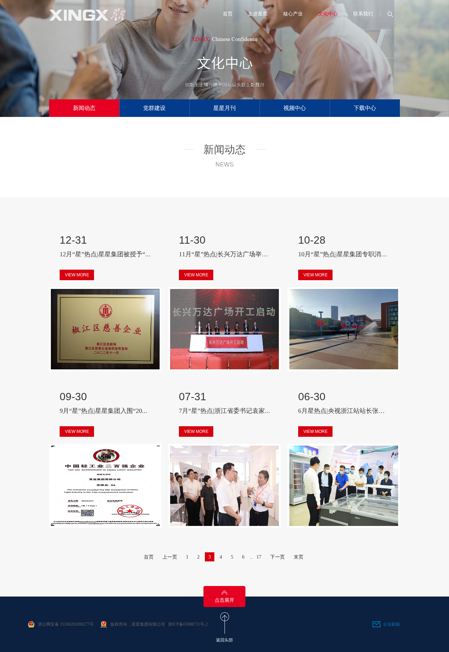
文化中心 (328, 14)
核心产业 (293, 14)
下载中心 (365, 108)
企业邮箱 (391, 624)
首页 (228, 14)
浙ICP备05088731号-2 (188, 624)
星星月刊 (224, 108)
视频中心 (294, 108)
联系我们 (363, 14)
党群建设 (154, 108)
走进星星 (258, 14)
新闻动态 (84, 108)
